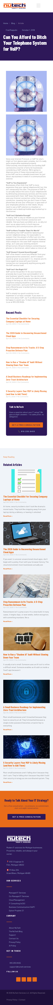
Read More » (7, 516)
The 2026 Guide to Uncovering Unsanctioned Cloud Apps (26, 334)
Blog (13, 23)
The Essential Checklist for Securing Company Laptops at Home (22, 320)
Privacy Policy (12, 1000)
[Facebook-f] (18, 979)
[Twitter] (24, 979)
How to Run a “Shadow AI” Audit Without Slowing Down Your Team (24, 364)
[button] (38, 5)
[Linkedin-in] (34, 979)
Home (5, 23)
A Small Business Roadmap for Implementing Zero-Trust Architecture (26, 378)
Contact (22, 1000)
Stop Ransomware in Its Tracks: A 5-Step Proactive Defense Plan (25, 349)
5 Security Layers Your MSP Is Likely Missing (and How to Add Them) (26, 393)
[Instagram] (29, 979)
